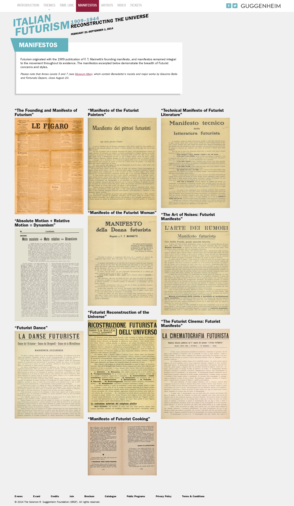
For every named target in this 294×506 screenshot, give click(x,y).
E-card (36, 496)
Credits (55, 496)
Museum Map (83, 74)
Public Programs (136, 496)
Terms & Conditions (193, 496)
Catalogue (110, 496)
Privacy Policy (164, 496)
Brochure (89, 496)
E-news (19, 496)
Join (72, 496)
